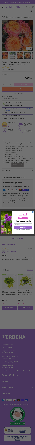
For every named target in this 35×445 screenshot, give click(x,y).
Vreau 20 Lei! (23, 227)
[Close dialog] (33, 212)
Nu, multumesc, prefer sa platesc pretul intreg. (23, 229)
